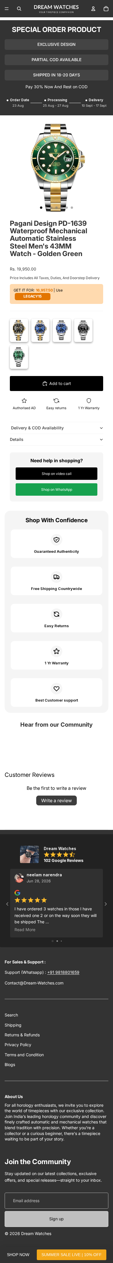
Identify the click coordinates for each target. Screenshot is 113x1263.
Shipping (13, 1025)
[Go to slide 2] (57, 941)
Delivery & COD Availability (37, 427)
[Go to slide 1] (53, 941)
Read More (24, 929)
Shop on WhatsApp (56, 489)
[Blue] (62, 330)
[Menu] (6, 8)
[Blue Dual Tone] (40, 330)
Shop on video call (57, 473)
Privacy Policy (18, 1044)
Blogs (10, 1064)
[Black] (83, 330)
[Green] (19, 357)
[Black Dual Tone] (19, 330)
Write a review (56, 800)
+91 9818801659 (63, 972)
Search (11, 1014)
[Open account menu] (93, 8)
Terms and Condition (24, 1054)
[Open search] (19, 8)
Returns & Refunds (22, 1034)
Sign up (56, 1218)
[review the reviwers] (17, 893)
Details (16, 439)
